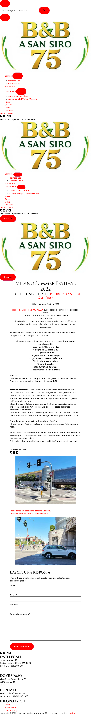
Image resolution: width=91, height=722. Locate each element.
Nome (13, 585)
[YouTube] (10, 210)
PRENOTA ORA (6, 207)
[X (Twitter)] (14, 453)
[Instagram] (4, 210)
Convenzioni (10, 186)
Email (13, 595)
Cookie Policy (11, 710)
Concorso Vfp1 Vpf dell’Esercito (24, 193)
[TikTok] (7, 210)
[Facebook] (1, 210)
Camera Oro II (16, 180)
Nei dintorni (10, 183)
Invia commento (22, 646)
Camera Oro (15, 178)
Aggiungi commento (20, 614)
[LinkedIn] (17, 453)
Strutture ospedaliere (19, 190)
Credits (71, 713)
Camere (8, 174)
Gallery (8, 199)
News (7, 196)
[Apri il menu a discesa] (17, 175)
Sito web (14, 605)
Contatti (9, 204)
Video (7, 202)
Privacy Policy (11, 707)
